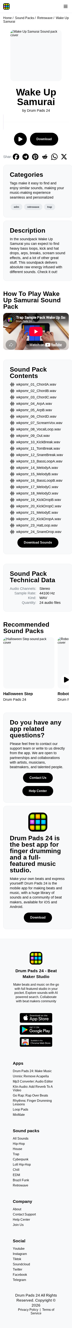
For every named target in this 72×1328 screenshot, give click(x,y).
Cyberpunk (20, 1159)
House (17, 1149)
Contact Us (37, 777)
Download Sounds (38, 542)
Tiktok (17, 1259)
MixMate (19, 1114)
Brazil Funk (21, 1180)
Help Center (38, 791)
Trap (16, 1154)
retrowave (33, 206)
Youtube (19, 1248)
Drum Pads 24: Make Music (32, 1071)
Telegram (19, 1280)
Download (44, 139)
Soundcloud (21, 1264)
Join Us (18, 1224)
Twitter (17, 1269)
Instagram (20, 1254)
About (17, 1209)
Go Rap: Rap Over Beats (30, 1095)
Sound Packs (24, 18)
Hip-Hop (19, 1143)
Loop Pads (20, 1109)
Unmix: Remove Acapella (31, 1076)
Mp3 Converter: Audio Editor (33, 1081)
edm (16, 206)
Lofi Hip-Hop (22, 1164)
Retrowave (45, 18)
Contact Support (24, 1214)
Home (7, 18)
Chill (16, 1169)
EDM (16, 1175)
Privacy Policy (28, 1309)
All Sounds (20, 1138)
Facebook (20, 1274)
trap (49, 206)
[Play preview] (66, 679)
